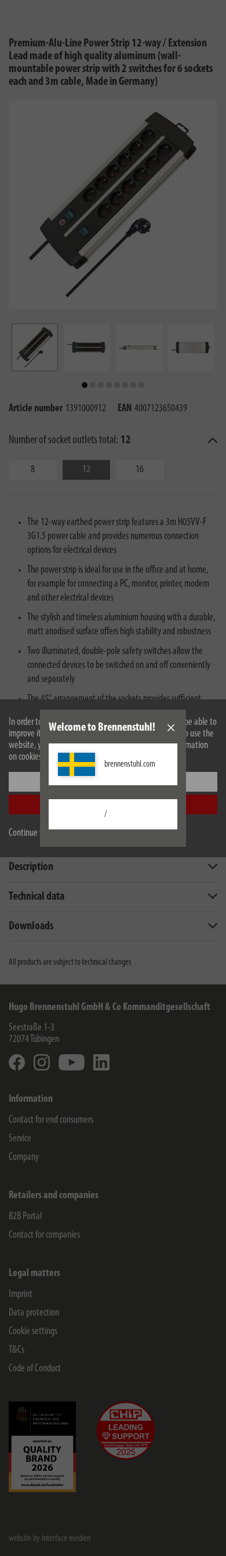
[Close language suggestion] (171, 727)
